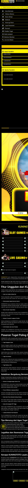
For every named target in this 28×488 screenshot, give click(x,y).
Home (15, 480)
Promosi (22, 480)
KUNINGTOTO (4, 277)
